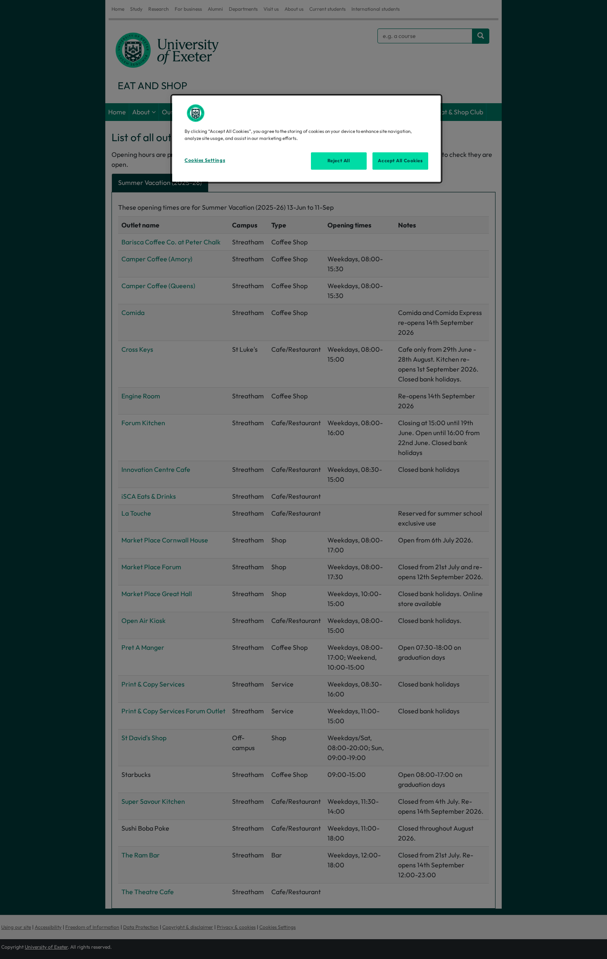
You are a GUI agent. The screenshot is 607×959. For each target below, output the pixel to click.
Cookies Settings (205, 160)
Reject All (338, 160)
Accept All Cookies (400, 160)
